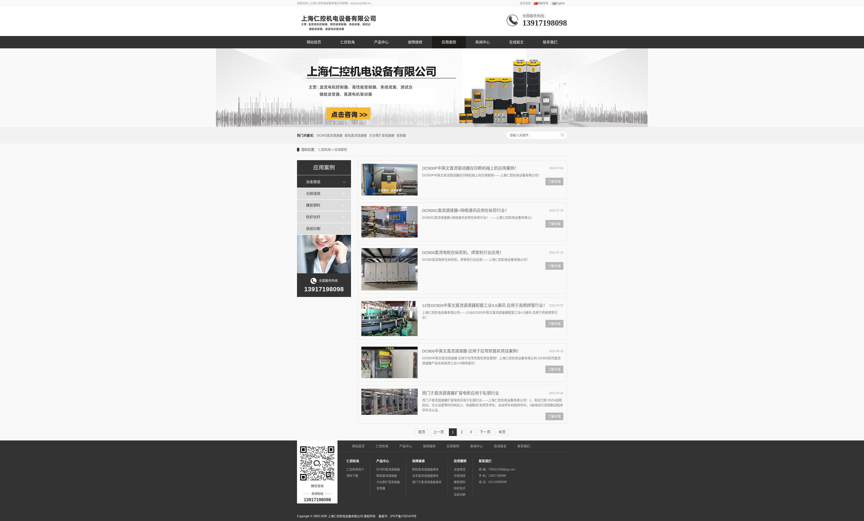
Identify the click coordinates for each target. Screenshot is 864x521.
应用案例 (449, 42)
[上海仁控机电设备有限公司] (342, 21)
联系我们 (550, 42)
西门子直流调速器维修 (426, 482)
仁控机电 (347, 42)
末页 (502, 432)
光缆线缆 (313, 193)
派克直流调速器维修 (425, 475)
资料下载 (352, 475)
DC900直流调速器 (329, 135)
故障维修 (415, 42)
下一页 (485, 432)
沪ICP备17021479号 (403, 516)
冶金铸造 (313, 182)
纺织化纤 (313, 217)
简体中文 (543, 3)
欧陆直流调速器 (356, 135)
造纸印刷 (313, 229)
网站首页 (314, 42)
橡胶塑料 (313, 205)
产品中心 (381, 42)
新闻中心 (482, 42)
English (560, 3)
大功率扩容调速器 (381, 135)
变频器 (401, 135)
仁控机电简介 (355, 469)
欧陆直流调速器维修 (425, 469)
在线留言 (516, 42)
